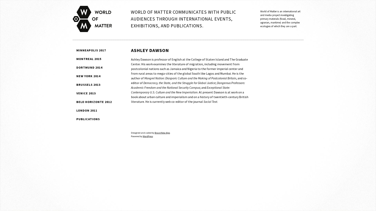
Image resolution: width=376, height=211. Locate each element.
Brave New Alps (162, 132)
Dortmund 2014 (89, 67)
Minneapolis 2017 (91, 50)
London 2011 (86, 110)
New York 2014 (88, 76)
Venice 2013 (86, 93)
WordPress (148, 136)
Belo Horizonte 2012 (94, 102)
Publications (88, 119)
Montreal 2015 (88, 59)
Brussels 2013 (88, 85)
